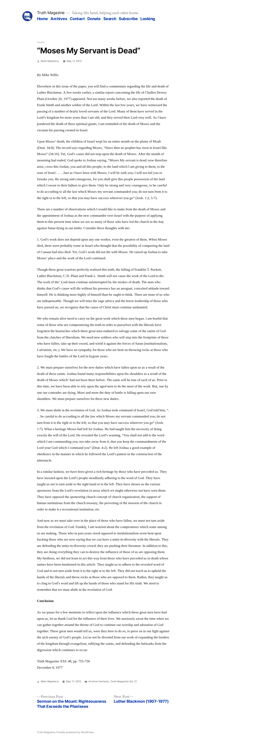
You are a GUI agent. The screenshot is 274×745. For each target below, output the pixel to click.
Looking (147, 18)
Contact (77, 18)
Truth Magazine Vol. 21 (123, 681)
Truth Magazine (51, 12)
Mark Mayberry (50, 61)
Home (42, 18)
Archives (58, 18)
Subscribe (128, 18)
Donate (94, 18)
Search (109, 18)
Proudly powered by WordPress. (75, 732)
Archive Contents (98, 681)
